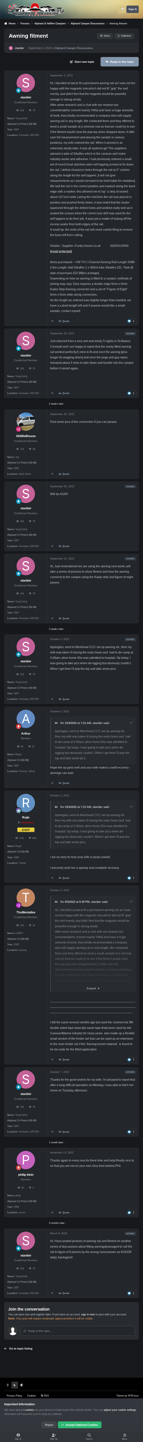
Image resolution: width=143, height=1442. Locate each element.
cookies (29, 1409)
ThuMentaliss (25, 912)
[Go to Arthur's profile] (26, 719)
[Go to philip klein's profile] (26, 1160)
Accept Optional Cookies (82, 1424)
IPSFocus (133, 1395)
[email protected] (61, 251)
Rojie (25, 817)
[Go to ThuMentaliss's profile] (26, 897)
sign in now (88, 1314)
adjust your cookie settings (120, 1409)
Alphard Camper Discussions (74, 48)
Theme (120, 1395)
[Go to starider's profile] (11, 48)
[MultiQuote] (52, 321)
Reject (49, 1424)
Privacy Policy (14, 1395)
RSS (46, 1395)
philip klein (26, 1174)
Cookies (31, 1395)
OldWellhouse (26, 436)
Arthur (25, 733)
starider (19, 48)
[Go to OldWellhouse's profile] (26, 421)
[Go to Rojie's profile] (26, 803)
